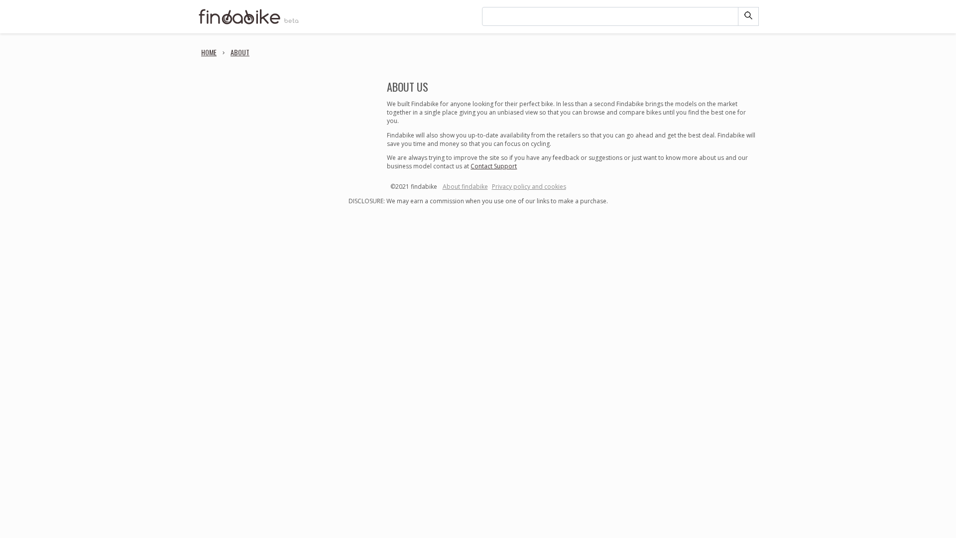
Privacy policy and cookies (529, 186)
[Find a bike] (249, 23)
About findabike (465, 186)
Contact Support (494, 166)
